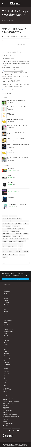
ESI (3, 226)
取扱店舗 (5, 412)
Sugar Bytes (14, 248)
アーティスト (6, 373)
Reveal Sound (7, 335)
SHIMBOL (6, 344)
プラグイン (22, 254)
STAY (5, 349)
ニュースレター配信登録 (15, 279)
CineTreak (6, 300)
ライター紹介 (6, 419)
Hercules (6, 318)
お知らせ (5, 391)
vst (9, 254)
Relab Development (8, 331)
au (10, 216)
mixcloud (26, 233)
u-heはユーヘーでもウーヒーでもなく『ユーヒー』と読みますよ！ (15, 252)
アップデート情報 (7, 389)
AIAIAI (5, 289)
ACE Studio (6, 287)
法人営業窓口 (6, 407)
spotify (20, 246)
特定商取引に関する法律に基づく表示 (11, 416)
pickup (14, 236)
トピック (5, 378)
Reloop (20, 236)
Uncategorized (7, 364)
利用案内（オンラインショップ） (10, 414)
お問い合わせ (6, 425)
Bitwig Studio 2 (15, 221)
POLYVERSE (6, 327)
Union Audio (6, 362)
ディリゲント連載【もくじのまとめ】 (11, 401)
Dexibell (26, 223)
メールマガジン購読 (7, 410)
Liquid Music (18, 233)
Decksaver (18, 223)
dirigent (24, 36)
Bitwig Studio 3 (24, 221)
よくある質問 (12, 20)
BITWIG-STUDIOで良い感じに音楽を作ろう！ (12, 218)
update (4, 254)
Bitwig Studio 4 (6, 223)
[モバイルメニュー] (2, 3)
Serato (11, 238)
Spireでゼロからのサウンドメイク (9, 246)
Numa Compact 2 (7, 236)
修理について (6, 405)
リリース (5, 382)
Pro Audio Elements (8, 329)
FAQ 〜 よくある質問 (7, 93)
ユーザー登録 (6, 418)
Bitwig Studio (6, 221)
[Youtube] (18, 430)
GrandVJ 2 (21, 228)
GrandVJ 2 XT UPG (15, 231)
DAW (13, 223)
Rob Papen (5, 238)
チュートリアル (6, 377)
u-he (20, 248)
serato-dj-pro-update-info (21, 238)
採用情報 (5, 399)
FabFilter (8, 226)
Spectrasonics (14, 243)
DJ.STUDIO (6, 307)
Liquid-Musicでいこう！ (8, 233)
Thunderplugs (7, 358)
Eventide (6, 311)
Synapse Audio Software (9, 355)
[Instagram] (14, 430)
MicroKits (6, 322)
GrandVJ (15, 228)
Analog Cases (7, 291)
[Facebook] (9, 430)
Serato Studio (21, 241)
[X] (5, 430)
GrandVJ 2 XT (6, 231)
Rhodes (5, 338)
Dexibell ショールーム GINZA (9, 398)
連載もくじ (5, 257)
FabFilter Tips (16, 226)
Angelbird (5, 216)
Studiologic (6, 248)
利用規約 (5, 409)
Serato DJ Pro (12, 241)
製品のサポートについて (8, 403)
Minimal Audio (7, 324)
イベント (5, 375)
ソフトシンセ (14, 254)
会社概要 (5, 421)
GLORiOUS (6, 315)
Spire (21, 243)
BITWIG (14, 216)
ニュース (5, 380)
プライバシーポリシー (8, 423)
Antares (6, 295)
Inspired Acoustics (8, 320)
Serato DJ (5, 241)
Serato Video (6, 243)
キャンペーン (6, 371)
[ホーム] (2, 20)
